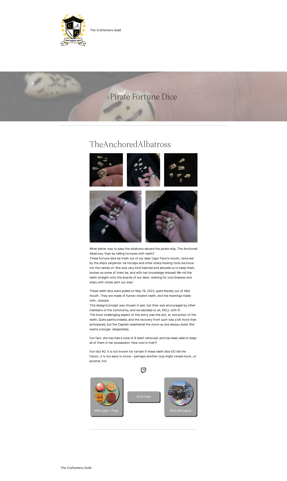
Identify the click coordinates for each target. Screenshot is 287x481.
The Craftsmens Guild (105, 30)
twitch (143, 370)
